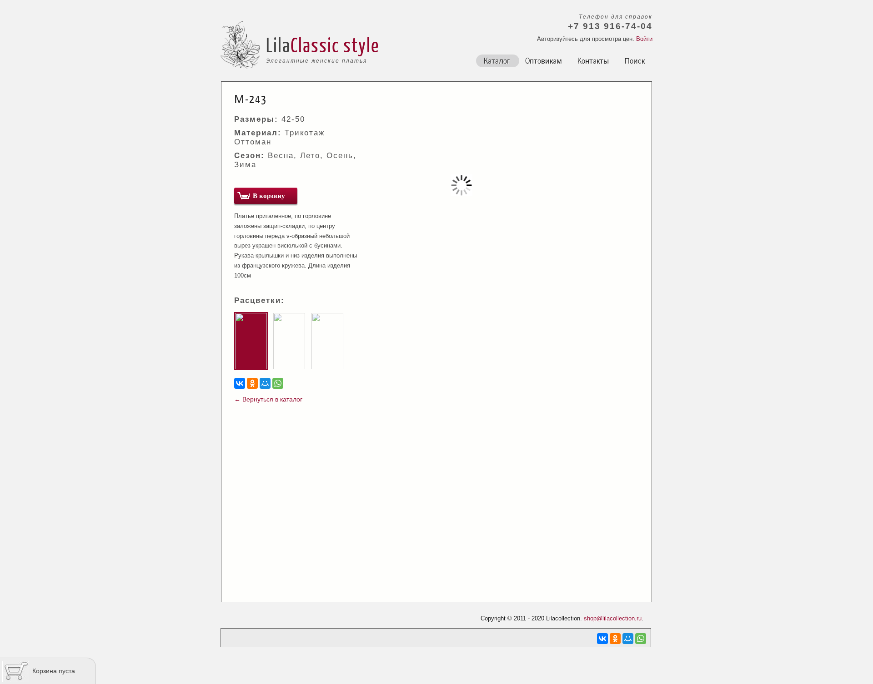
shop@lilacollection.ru (613, 618)
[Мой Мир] (265, 383)
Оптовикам (543, 60)
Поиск (634, 60)
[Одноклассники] (252, 383)
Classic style (335, 44)
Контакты (593, 60)
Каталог (497, 60)
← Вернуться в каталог (268, 399)
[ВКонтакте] (239, 383)
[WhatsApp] (277, 383)
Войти (644, 38)
